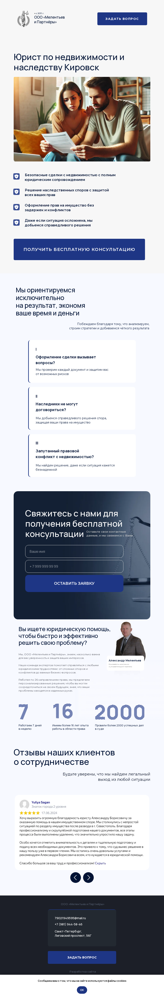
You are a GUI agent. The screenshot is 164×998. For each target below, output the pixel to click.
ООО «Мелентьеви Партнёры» (49, 19)
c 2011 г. (40, 13)
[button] (79, 249)
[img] (23, 19)
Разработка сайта (83, 971)
